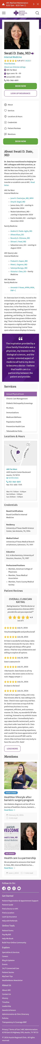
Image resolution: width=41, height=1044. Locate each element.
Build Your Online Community (14, 942)
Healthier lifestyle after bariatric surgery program (19, 799)
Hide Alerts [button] (38, 4)
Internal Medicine (13, 57)
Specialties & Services (10, 952)
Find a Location (8, 913)
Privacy (5, 1029)
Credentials (12, 122)
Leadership (6, 1006)
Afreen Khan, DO (17, 235)
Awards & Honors (9, 1010)
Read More (8, 810)
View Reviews (9, 64)
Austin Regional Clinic (20, 12)
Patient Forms (7, 930)
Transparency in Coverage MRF (14, 1022)
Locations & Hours (15, 116)
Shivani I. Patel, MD (18, 242)
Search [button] (37, 13)
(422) (27, 61)
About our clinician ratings (15, 67)
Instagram (14, 888)
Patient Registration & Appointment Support (20, 901)
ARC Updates (10, 853)
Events (5, 964)
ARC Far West (11, 70)
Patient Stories (11, 792)
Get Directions (13, 478)
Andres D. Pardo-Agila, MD (21, 231)
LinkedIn (9, 888)
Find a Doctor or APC (10, 909)
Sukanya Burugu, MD (19, 268)
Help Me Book (7, 938)
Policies (5, 1018)
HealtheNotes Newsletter (12, 980)
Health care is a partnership (20, 858)
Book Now (20, 86)
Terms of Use (14, 1029)
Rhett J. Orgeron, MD (19, 264)
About (10, 105)
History (5, 998)
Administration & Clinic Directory (15, 1014)
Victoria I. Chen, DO (18, 271)
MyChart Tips (7, 976)
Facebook (4, 888)
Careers (5, 956)
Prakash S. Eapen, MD (19, 261)
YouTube (19, 888)
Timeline (5, 1002)
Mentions (12, 134)
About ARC (6, 990)
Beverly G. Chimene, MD (20, 238)
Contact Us (6, 994)
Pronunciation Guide (32, 53)
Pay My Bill (6, 934)
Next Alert (34, 4)
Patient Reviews (14, 128)
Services (11, 111)
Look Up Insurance (20, 93)
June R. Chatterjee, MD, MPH (22, 198)
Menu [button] (3, 13)
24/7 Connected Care (10, 968)
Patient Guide (7, 905)
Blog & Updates (8, 960)
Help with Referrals (9, 921)
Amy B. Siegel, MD (18, 202)
